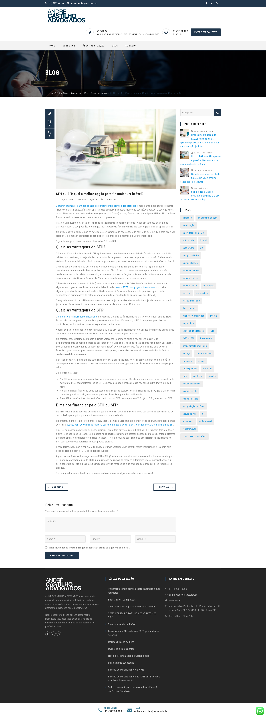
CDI (201, 248)
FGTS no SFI (188, 338)
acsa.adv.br (175, 600)
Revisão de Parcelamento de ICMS (126, 669)
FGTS (212, 331)
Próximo (164, 487)
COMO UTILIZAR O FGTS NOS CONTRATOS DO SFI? (132, 615)
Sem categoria (89, 199)
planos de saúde (190, 399)
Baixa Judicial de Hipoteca (121, 599)
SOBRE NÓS (69, 45)
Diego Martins (67, 199)
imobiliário (188, 361)
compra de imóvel (191, 270)
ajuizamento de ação (208, 218)
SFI (203, 414)
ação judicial (189, 240)
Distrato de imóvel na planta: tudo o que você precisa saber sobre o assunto (200, 178)
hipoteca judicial (204, 353)
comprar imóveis (191, 278)
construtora (208, 285)
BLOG (115, 45)
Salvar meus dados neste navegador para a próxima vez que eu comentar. (88, 547)
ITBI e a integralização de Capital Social (128, 655)
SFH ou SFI (110, 199)
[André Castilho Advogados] (66, 15)
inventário (207, 368)
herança (186, 353)
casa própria (188, 248)
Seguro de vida (190, 414)
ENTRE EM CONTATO (205, 32)
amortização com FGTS (194, 233)
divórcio (213, 316)
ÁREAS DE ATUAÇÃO (94, 45)
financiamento (206, 338)
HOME (52, 45)
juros (185, 376)
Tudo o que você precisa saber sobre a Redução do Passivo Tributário (133, 689)
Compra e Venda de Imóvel (122, 624)
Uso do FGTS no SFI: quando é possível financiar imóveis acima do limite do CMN (200, 160)
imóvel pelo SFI (190, 368)
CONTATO (130, 45)
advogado (187, 218)
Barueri (203, 240)
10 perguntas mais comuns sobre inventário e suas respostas (134, 590)
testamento (188, 421)
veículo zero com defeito (194, 436)
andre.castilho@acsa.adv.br (84, 3)
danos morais (189, 308)
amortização (189, 225)
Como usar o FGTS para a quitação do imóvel (131, 606)
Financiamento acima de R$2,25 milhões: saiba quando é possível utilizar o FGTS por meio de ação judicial (199, 140)
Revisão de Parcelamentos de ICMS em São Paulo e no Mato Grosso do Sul (134, 678)
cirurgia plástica (190, 263)
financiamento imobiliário (195, 346)
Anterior (57, 487)
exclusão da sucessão (193, 331)
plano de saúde (190, 391)
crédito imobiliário (191, 300)
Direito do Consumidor (193, 316)
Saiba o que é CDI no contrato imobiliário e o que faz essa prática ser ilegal (200, 195)
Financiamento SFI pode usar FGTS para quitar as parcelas (133, 633)
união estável (205, 421)
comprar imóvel (190, 285)
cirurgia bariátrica (191, 255)
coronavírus (202, 293)
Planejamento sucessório (121, 662)
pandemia (197, 376)
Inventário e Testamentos (121, 648)
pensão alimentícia (192, 383)
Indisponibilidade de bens (121, 642)
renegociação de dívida (194, 406)
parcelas (212, 376)
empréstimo (188, 323)
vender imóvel (189, 429)
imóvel (201, 361)
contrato (187, 293)
